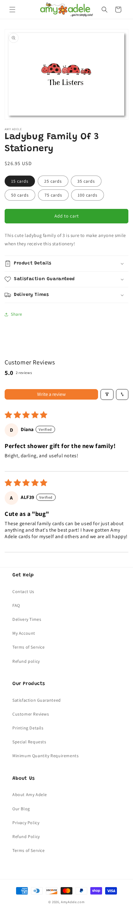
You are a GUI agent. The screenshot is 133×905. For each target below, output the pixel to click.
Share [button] (16, 314)
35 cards (86, 181)
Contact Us (23, 591)
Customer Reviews (30, 714)
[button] (12, 9)
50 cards (20, 195)
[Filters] (107, 394)
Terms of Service (28, 647)
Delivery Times (26, 619)
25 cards (53, 181)
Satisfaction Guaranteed (36, 700)
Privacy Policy (25, 822)
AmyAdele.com (72, 902)
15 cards (19, 181)
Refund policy (26, 661)
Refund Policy (26, 836)
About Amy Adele (29, 794)
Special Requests (29, 742)
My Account (23, 633)
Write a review (51, 394)
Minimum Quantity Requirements (45, 755)
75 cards (53, 195)
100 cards (87, 195)
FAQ (16, 605)
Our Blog (21, 809)
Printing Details (28, 728)
